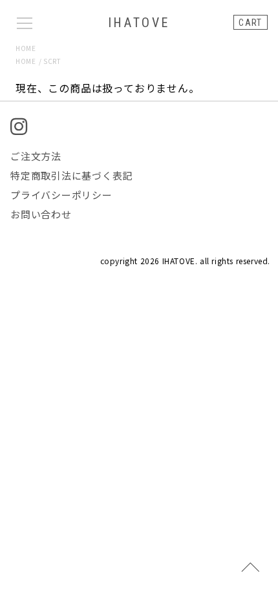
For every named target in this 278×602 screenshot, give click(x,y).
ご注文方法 (35, 156)
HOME (26, 48)
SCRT (52, 61)
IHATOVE (139, 22)
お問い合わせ (41, 214)
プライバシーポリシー (61, 195)
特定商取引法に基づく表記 (71, 175)
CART (250, 22)
